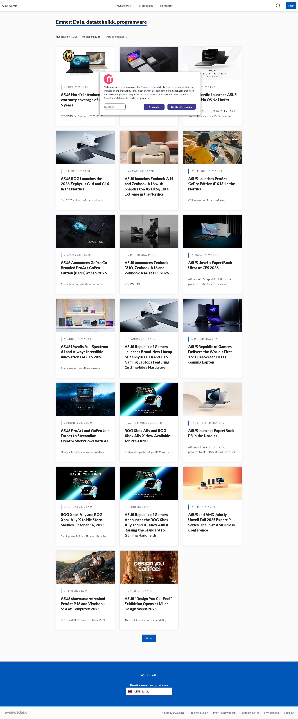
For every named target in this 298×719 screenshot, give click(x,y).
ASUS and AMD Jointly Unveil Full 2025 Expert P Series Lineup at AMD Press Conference (211, 522)
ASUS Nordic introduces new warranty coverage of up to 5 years (85, 99)
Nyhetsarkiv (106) (66, 36)
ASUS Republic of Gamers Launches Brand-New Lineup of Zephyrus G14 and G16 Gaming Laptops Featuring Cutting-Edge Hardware (148, 357)
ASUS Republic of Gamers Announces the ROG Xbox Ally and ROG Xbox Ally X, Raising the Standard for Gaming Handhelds (147, 525)
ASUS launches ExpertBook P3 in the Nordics (211, 433)
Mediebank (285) (92, 36)
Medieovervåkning (172, 712)
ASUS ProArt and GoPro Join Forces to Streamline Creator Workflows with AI (85, 435)
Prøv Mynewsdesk (224, 712)
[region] (150, 93)
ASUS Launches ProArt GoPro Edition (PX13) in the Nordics (211, 183)
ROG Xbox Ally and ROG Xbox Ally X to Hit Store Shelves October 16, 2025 (82, 519)
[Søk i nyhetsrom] (278, 5)
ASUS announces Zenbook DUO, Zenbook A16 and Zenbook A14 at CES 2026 (147, 267)
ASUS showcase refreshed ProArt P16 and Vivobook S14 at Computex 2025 (83, 603)
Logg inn (289, 712)
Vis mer (149, 638)
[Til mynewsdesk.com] (16, 712)
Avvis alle (154, 106)
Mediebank (146, 5)
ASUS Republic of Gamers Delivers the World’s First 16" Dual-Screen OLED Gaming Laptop (210, 354)
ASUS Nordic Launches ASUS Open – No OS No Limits (212, 97)
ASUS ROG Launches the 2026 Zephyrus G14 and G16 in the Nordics (85, 183)
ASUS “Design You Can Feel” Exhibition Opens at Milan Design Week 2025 (148, 603)
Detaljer (109, 106)
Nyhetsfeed (271, 712)
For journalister (250, 712)
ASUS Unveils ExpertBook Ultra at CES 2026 (210, 265)
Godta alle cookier (181, 106)
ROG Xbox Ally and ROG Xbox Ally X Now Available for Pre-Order (147, 435)
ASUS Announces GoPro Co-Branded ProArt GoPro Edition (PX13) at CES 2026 (84, 267)
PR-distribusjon (198, 712)
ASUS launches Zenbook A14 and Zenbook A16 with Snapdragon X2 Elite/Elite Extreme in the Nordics (149, 186)
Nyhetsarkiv (124, 5)
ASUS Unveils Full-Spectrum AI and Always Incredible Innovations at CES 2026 (84, 351)
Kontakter (166, 5)
